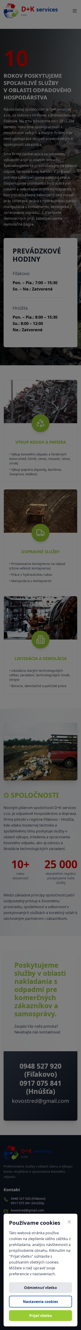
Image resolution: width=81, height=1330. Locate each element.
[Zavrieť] (69, 1222)
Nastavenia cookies (40, 1301)
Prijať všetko (40, 1315)
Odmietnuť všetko (40, 1287)
